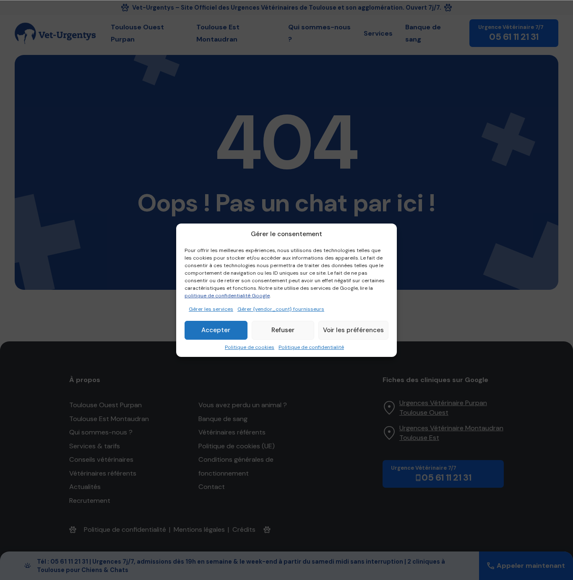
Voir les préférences (353, 330)
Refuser (282, 330)
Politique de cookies (249, 347)
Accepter (215, 330)
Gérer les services (211, 309)
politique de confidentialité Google (227, 295)
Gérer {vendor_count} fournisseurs (280, 309)
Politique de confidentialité (311, 347)
